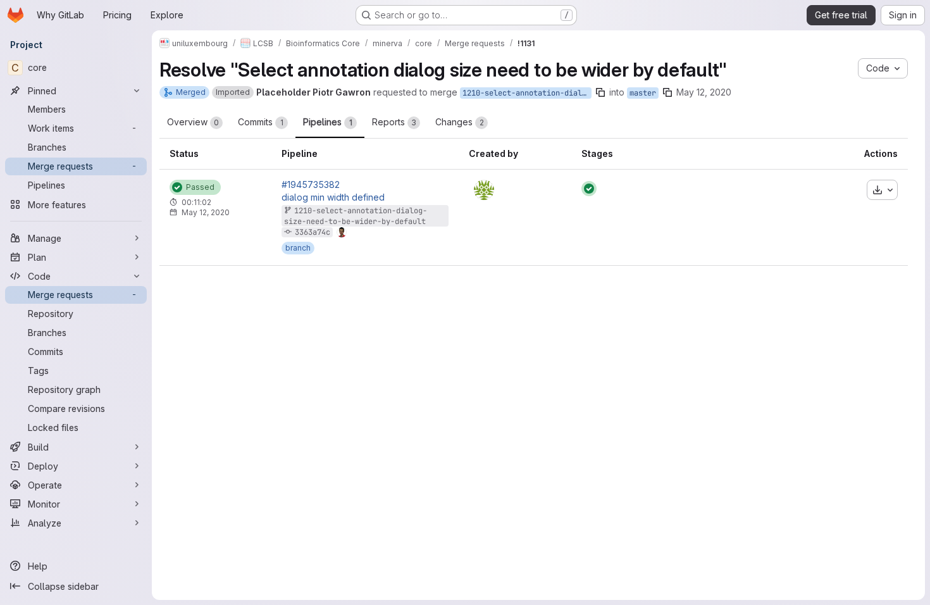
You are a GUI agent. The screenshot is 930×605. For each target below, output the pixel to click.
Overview (193, 121)
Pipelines (327, 121)
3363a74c (312, 232)
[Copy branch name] (600, 92)
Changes (459, 121)
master (642, 93)
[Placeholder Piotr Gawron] (484, 190)
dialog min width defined (333, 197)
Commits (260, 121)
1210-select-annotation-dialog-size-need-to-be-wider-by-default (527, 93)
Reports (394, 121)
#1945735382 (311, 185)
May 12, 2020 (703, 92)
